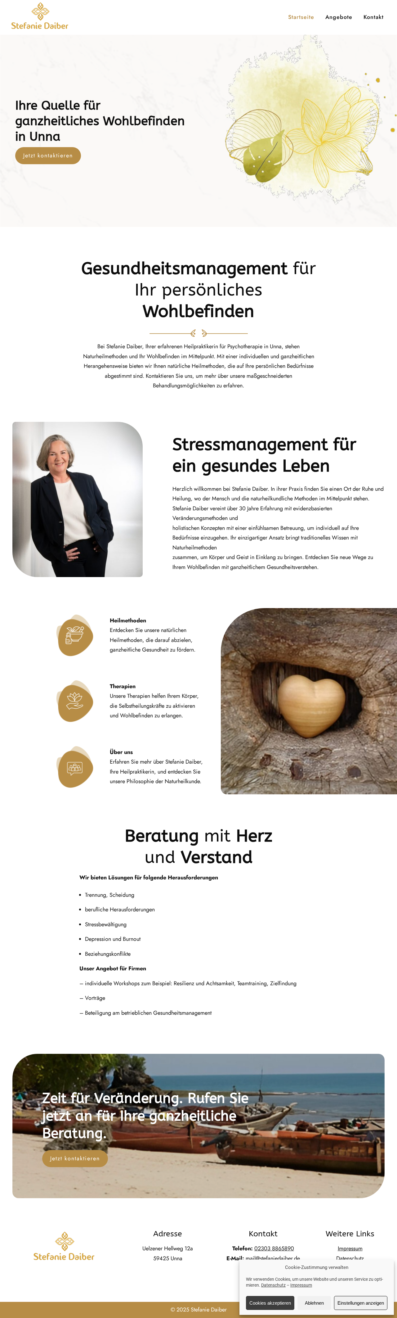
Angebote (338, 17)
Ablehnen (314, 1303)
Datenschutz (273, 1285)
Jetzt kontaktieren (48, 155)
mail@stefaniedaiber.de (273, 1258)
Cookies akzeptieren (270, 1303)
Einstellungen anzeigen (360, 1303)
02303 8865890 (274, 1248)
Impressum (301, 1285)
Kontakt (374, 17)
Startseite (301, 17)
